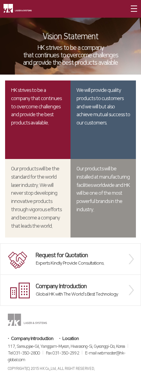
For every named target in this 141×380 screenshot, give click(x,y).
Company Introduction (32, 338)
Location (70, 338)
